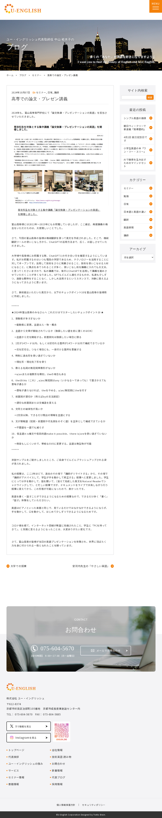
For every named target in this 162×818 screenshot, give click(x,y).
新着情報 (57, 770)
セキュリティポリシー (93, 805)
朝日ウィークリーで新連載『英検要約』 (135, 127)
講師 (56, 92)
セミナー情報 (16, 777)
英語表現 (129, 227)
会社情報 (57, 750)
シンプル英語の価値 (135, 118)
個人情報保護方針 (66, 805)
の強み (25, 763)
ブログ (22, 75)
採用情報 (57, 784)
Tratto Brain (99, 814)
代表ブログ (58, 777)
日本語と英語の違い (135, 211)
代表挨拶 (13, 757)
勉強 (126, 196)
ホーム (9, 75)
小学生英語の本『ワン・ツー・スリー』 (135, 150)
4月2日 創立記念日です (135, 138)
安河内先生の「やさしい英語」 (91, 566)
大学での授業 (18, 566)
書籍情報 (13, 784)
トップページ (16, 750)
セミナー (36, 75)
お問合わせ (58, 763)
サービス (13, 770)
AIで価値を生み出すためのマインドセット (135, 163)
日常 (50, 92)
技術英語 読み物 (61, 757)
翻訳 (126, 219)
